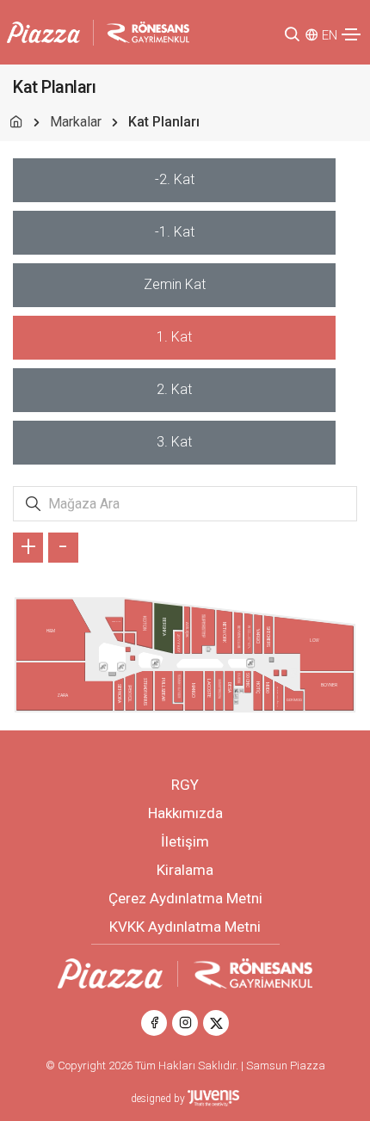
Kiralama (185, 869)
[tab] (174, 180)
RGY (185, 784)
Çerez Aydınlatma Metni (185, 898)
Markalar (76, 122)
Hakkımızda (185, 813)
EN (329, 35)
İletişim (185, 841)
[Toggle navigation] (351, 34)
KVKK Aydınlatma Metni (185, 926)
